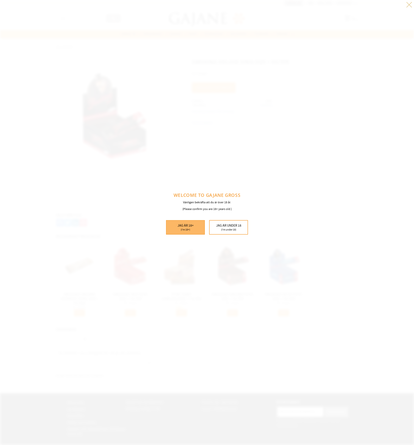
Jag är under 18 (228, 227)
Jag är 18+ (185, 227)
